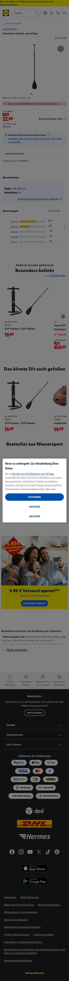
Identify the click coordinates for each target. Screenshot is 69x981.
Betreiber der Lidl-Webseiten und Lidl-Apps (33, 473)
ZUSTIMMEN (34, 496)
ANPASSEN (34, 506)
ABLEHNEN (34, 516)
